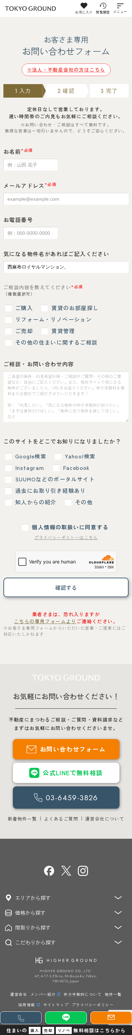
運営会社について (104, 818)
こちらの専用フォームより (45, 621)
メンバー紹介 (43, 994)
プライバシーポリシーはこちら (66, 537)
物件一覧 (113, 994)
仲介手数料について (83, 994)
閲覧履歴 (103, 12)
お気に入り (83, 12)
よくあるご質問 (61, 818)
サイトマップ (55, 1004)
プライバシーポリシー (93, 1004)
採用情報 (26, 1004)
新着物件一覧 (22, 818)
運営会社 (18, 994)
